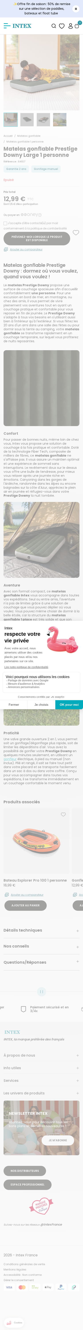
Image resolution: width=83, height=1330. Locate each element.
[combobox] (54, 26)
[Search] (54, 26)
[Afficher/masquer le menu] (7, 26)
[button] (70, 25)
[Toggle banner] (75, 8)
